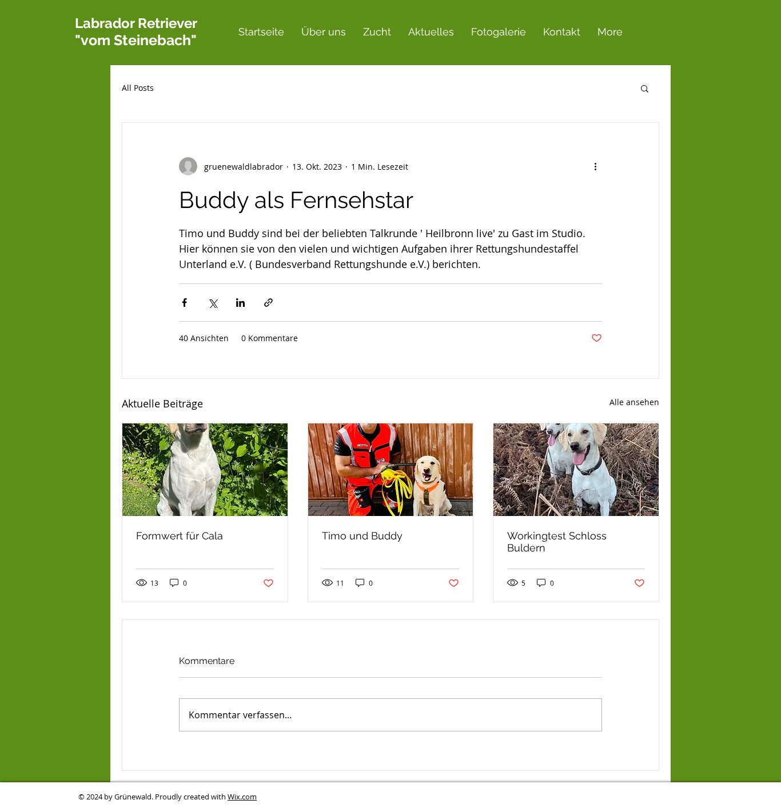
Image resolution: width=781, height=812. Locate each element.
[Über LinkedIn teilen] (240, 302)
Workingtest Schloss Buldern (557, 542)
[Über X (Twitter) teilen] (212, 302)
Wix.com (242, 796)
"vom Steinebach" (136, 40)
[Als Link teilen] (268, 302)
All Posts (138, 87)
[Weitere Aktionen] (595, 166)
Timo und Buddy (362, 536)
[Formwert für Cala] (205, 469)
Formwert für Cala (179, 536)
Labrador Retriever (136, 23)
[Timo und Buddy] (390, 469)
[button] (644, 88)
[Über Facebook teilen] (184, 302)
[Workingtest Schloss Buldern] (576, 469)
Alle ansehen (634, 402)
